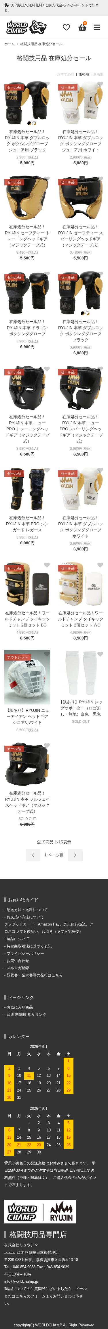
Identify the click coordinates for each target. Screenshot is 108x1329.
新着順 (98, 74)
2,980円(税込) (27, 157)
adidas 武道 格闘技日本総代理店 (31, 1253)
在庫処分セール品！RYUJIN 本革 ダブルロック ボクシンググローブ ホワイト (81, 526)
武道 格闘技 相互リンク (26, 1015)
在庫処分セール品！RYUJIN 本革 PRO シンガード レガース (27, 523)
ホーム (9, 44)
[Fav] (66, 27)
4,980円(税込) (27, 633)
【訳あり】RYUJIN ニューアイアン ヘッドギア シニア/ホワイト (27, 716)
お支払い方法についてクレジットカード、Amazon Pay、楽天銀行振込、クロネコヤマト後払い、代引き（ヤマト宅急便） (48, 924)
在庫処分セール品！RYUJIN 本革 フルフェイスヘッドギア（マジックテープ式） (27, 802)
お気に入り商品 (20, 1007)
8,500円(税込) (27, 730)
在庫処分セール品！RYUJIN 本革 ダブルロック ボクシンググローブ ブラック (81, 330)
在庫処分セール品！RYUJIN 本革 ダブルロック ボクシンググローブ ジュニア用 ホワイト (80, 140)
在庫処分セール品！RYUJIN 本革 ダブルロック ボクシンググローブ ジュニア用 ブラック (27, 140)
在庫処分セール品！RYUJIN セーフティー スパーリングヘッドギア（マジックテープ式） (80, 235)
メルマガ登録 (18, 968)
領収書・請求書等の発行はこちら (35, 975)
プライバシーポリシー (25, 954)
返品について (18, 939)
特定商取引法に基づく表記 (29, 946)
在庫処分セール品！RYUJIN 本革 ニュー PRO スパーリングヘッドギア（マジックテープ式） (80, 428)
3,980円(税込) (27, 341)
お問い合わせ (18, 961)
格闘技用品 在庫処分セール (41, 44)
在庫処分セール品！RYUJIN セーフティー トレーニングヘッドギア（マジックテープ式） (27, 235)
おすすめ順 (65, 74)
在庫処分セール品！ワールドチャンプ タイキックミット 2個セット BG (27, 619)
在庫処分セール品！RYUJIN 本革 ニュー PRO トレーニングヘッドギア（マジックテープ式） (27, 428)
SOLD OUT (81, 722)
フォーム (38, 1296)
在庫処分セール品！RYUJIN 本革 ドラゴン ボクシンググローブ (27, 327)
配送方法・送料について (27, 910)
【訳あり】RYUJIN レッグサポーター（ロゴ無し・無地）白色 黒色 (81, 708)
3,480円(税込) (27, 252)
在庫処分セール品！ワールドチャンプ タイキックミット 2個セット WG (80, 619)
